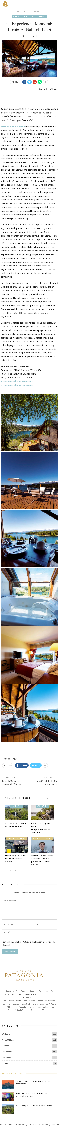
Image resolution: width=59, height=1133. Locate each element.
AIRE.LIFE (55, 1124)
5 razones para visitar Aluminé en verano (34, 1105)
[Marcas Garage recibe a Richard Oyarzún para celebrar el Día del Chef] (42, 845)
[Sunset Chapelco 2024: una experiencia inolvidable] (8, 1084)
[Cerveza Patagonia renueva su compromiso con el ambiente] (42, 812)
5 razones (16, 806)
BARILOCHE (6, 1034)
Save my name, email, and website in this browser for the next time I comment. (29, 943)
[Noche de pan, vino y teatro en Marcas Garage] (16, 845)
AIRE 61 (17, 16)
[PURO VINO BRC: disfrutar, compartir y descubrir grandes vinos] (8, 1096)
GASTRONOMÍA (7, 1057)
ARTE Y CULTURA (8, 1040)
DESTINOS (5, 1046)
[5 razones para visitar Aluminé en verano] (16, 812)
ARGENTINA (29, 16)
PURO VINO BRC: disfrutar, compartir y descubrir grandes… (32, 1094)
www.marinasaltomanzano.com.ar (17, 384)
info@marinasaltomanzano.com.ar (17, 381)
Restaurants (7, 1051)
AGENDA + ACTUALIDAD (17, 838)
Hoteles (41, 16)
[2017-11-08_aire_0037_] (29, 713)
